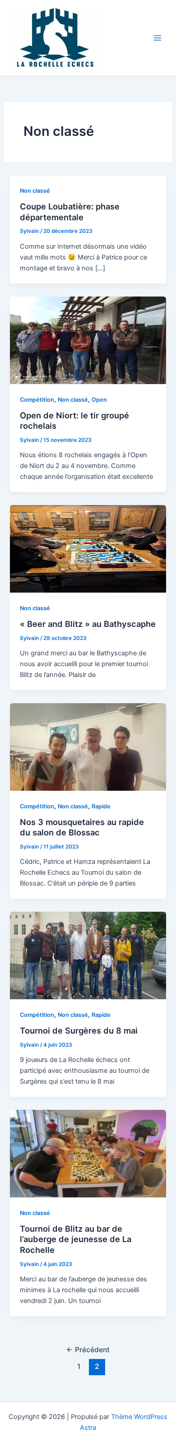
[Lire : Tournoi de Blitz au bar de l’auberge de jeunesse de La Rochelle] (88, 1153)
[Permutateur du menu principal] (157, 37)
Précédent (88, 1349)
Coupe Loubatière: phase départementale (70, 211)
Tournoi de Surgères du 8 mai (79, 1030)
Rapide (101, 806)
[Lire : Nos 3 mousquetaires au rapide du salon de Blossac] (88, 746)
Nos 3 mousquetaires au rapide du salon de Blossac (82, 827)
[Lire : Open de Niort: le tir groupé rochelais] (88, 340)
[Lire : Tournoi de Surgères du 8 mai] (88, 955)
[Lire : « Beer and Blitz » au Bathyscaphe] (88, 548)
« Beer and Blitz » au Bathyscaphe (88, 624)
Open (99, 399)
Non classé (35, 190)
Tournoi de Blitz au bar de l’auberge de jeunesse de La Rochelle (75, 1239)
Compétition (37, 399)
